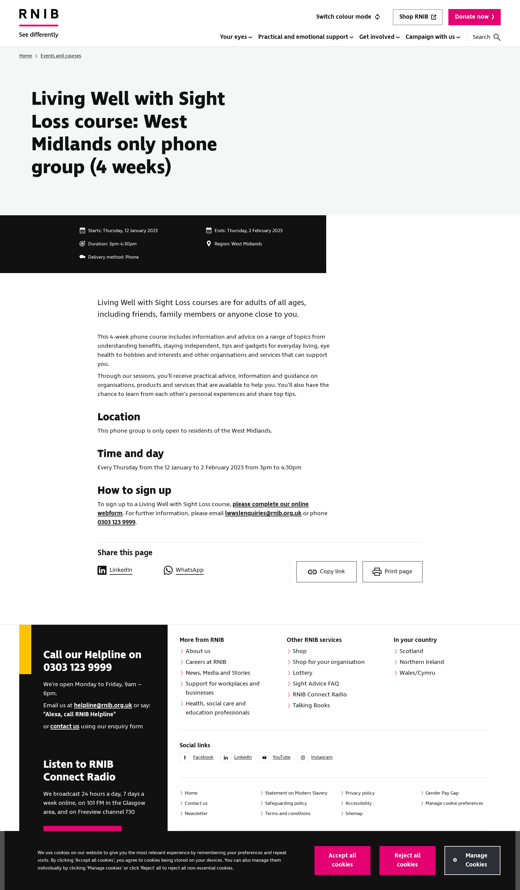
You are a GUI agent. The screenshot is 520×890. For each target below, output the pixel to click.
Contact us (196, 803)
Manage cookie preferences (454, 803)
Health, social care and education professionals (217, 708)
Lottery (302, 673)
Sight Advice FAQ (316, 684)
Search (482, 37)
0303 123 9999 (116, 522)
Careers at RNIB (206, 662)
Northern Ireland (422, 662)
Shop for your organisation (329, 662)
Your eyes (234, 37)
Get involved (377, 37)
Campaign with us (431, 37)
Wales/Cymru (417, 673)
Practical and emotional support (304, 37)
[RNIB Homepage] (38, 27)
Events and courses (61, 56)
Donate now (472, 17)
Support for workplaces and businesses (223, 688)
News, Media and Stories (218, 673)
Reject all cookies (408, 860)
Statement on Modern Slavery (296, 793)
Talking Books (311, 706)
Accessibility (358, 803)
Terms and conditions (288, 814)
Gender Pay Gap (442, 793)
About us (198, 651)
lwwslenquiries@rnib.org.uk (263, 513)
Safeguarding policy (286, 803)
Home (25, 56)
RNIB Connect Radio (320, 695)
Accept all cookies (342, 860)
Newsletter (196, 814)
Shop (300, 651)
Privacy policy (360, 793)
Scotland (411, 651)
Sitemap (354, 814)
